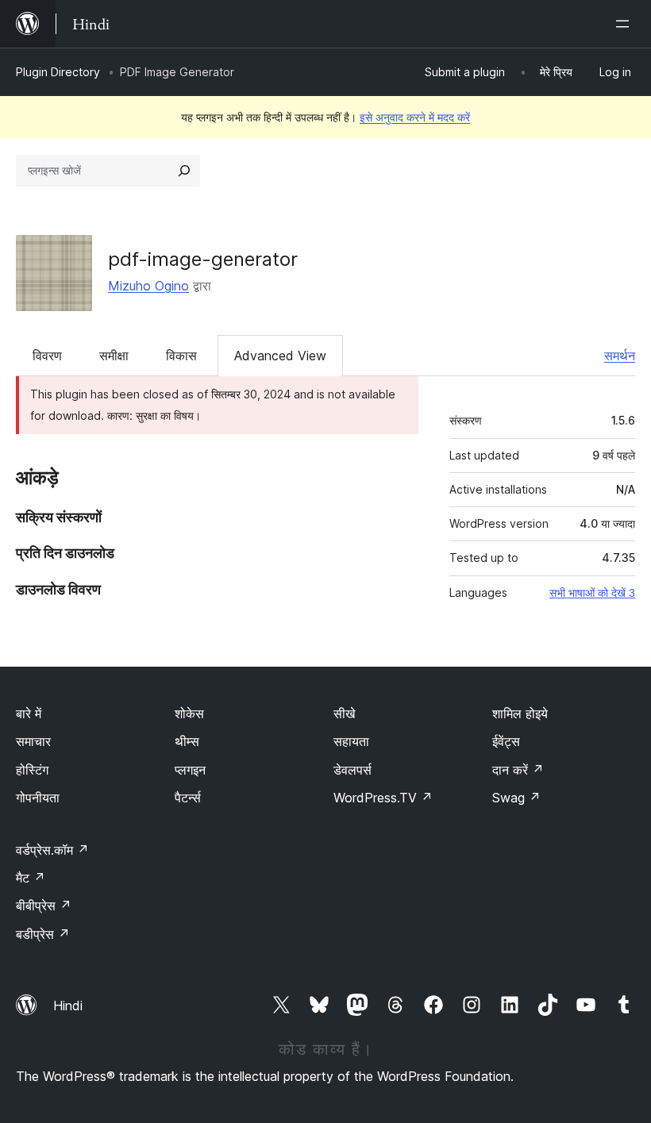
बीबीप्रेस (43, 905)
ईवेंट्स (506, 741)
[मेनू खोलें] (625, 24)
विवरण (47, 355)
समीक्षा (114, 355)
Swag (516, 798)
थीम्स (187, 741)
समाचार (33, 741)
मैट (30, 878)
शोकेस (189, 713)
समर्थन (619, 355)
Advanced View (280, 355)
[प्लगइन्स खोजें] (184, 171)
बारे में (28, 713)
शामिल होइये (520, 713)
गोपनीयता (38, 798)
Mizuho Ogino (148, 286)
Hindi (68, 1005)
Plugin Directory (58, 72)
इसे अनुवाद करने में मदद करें (415, 117)
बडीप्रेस (43, 934)
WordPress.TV (383, 798)
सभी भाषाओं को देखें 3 (592, 592)
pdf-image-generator (203, 259)
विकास (181, 355)
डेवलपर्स (352, 770)
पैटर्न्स (188, 798)
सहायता (351, 741)
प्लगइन (190, 770)
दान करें (518, 770)
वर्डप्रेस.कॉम (52, 850)
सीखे (344, 713)
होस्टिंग (32, 770)
